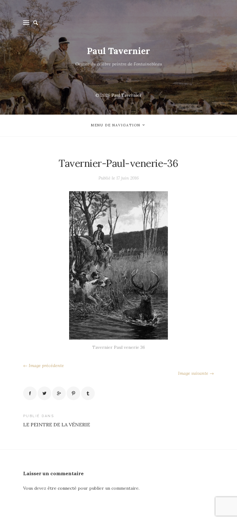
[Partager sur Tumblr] (88, 393)
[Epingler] (73, 393)
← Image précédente (43, 365)
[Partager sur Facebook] (30, 393)
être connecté (62, 488)
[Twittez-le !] (44, 393)
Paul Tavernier (118, 51)
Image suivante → (196, 373)
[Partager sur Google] (59, 393)
